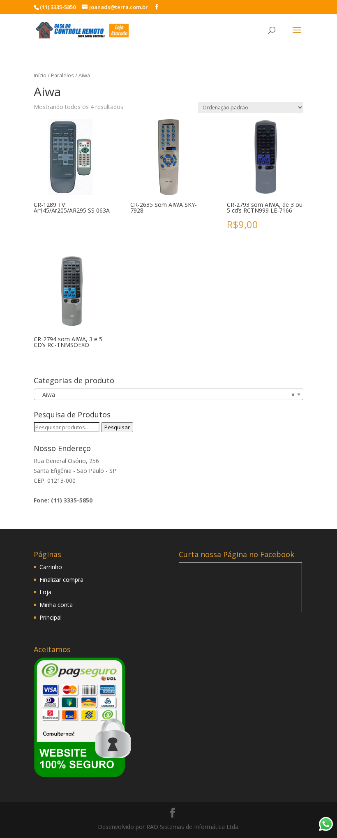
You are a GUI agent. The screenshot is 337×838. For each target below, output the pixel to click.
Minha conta (56, 605)
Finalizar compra (61, 579)
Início (40, 75)
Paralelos (62, 75)
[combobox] (168, 394)
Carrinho (50, 567)
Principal (50, 617)
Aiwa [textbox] (166, 394)
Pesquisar (117, 427)
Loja (45, 592)
